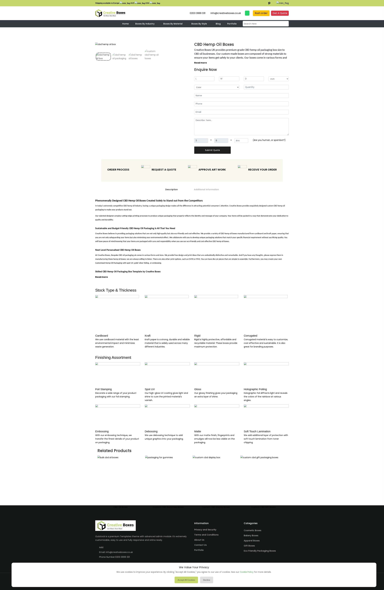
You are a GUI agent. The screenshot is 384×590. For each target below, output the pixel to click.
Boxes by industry (144, 23)
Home (125, 23)
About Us (199, 539)
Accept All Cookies (186, 580)
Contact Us (200, 544)
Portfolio (232, 23)
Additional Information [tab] (206, 189)
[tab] (103, 57)
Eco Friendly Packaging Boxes (260, 550)
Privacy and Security (205, 529)
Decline (206, 580)
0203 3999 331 (122, 556)
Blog (218, 23)
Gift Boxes (249, 545)
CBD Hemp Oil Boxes (214, 44)
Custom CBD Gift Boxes (263, 507)
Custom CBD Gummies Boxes (168, 507)
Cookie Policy (247, 571)
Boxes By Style (199, 23)
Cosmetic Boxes (252, 530)
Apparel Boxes (252, 540)
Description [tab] (171, 189)
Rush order (261, 13)
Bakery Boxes (251, 535)
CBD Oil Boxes (120, 507)
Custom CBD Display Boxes (216, 507)
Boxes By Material (173, 23)
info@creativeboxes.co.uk (119, 552)
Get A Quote (280, 13)
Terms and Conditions (206, 534)
